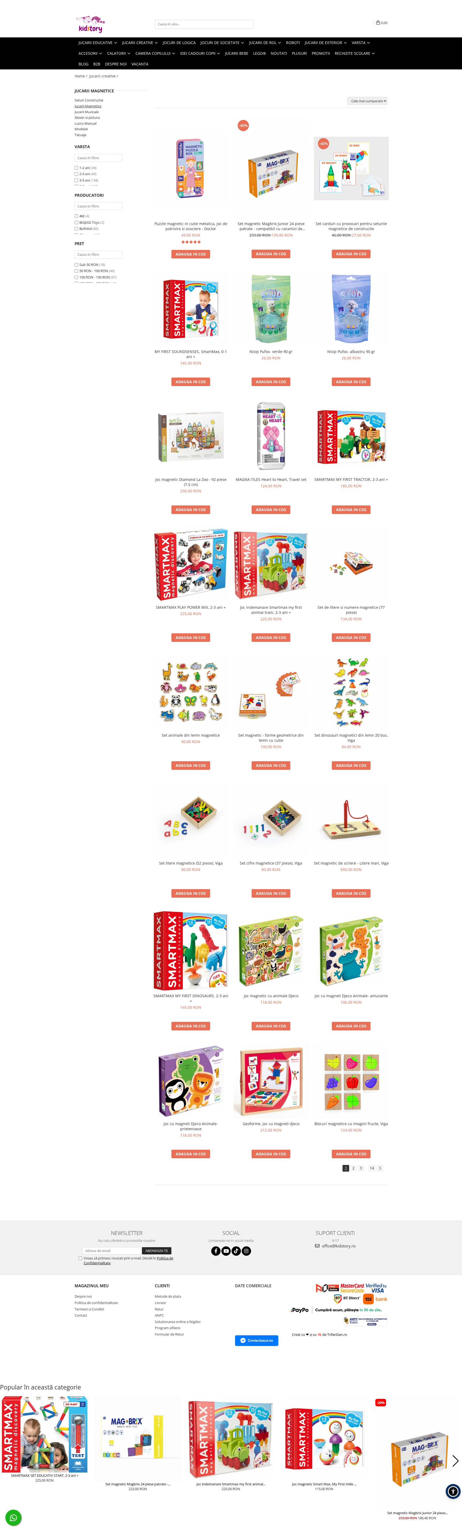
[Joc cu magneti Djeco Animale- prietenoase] (190, 1081)
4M (81, 216)
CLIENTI (162, 1285)
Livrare (160, 1302)
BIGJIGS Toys (89, 222)
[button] (6, 1461)
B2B (96, 63)
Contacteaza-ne (260, 1340)
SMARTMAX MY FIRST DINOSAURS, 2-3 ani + (190, 998)
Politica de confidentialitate (96, 1302)
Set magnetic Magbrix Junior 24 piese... (417, 1512)
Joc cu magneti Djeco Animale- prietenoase (191, 1126)
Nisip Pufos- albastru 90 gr (351, 351)
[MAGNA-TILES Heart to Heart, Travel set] (271, 436)
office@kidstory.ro (338, 1246)
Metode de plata (168, 1296)
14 (372, 1168)
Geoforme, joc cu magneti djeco (271, 1123)
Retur (159, 1309)
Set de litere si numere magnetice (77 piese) (351, 610)
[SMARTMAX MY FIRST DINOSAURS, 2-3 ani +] (190, 951)
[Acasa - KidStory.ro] (101, 24)
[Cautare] (249, 24)
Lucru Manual (86, 123)
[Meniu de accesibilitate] (453, 1491)
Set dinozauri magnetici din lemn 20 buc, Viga (351, 738)
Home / (81, 75)
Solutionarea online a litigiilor (178, 1321)
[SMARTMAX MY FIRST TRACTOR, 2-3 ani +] (351, 437)
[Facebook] (216, 1251)
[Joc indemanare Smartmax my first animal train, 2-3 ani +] (271, 564)
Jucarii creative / (104, 75)
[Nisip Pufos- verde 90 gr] (271, 309)
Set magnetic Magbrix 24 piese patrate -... (137, 1484)
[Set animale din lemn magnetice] (190, 692)
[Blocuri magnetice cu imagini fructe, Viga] (351, 1081)
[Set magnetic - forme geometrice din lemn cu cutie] (271, 692)
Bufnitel (85, 228)
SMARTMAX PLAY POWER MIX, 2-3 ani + (191, 607)
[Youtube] (226, 1251)
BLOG (83, 63)
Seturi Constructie (89, 100)
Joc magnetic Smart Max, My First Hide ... (324, 1484)
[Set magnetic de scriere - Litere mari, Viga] (351, 820)
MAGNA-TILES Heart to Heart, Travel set (271, 479)
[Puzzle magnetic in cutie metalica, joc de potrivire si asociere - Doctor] (190, 168)
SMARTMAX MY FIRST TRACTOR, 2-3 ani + (351, 479)
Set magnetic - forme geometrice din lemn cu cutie (271, 738)
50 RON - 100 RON (93, 270)
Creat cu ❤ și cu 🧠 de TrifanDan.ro (320, 1334)
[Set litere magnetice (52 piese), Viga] (190, 820)
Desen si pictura (87, 117)
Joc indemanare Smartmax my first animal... (231, 1484)
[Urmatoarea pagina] (379, 1168)
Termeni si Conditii (89, 1309)
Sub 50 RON (88, 264)
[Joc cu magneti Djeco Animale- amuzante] (351, 950)
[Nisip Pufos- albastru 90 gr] (351, 309)
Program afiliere (167, 1327)
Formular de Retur (169, 1334)
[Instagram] (246, 1251)
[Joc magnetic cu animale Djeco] (271, 950)
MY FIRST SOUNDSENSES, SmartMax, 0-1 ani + (191, 354)
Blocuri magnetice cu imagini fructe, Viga (351, 1123)
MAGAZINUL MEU (92, 1285)
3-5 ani (84, 180)
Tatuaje (80, 134)
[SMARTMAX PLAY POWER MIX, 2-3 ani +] (190, 564)
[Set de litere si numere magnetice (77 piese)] (351, 564)
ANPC (159, 1315)
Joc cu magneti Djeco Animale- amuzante (351, 995)
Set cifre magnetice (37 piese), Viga (271, 863)
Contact (81, 1315)
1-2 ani (84, 167)
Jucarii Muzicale (87, 111)
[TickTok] (236, 1251)
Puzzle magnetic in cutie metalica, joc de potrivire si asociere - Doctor (191, 226)
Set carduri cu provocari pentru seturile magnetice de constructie (351, 226)
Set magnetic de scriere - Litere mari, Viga (351, 863)
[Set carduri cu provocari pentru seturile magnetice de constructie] (351, 168)
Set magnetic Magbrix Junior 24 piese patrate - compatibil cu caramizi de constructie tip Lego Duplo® (271, 226)
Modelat (81, 129)
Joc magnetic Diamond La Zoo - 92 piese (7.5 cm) (190, 482)
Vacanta (140, 63)
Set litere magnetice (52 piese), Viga (191, 863)
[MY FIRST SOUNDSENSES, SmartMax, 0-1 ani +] (190, 309)
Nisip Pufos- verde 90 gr (270, 351)
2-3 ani (84, 173)
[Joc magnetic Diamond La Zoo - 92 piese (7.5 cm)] (190, 436)
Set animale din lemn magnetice (191, 735)
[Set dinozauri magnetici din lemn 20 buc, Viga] (351, 692)
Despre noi (116, 63)
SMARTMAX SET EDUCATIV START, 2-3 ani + (44, 1475)
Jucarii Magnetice (88, 106)
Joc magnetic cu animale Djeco (271, 995)
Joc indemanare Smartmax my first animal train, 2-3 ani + (271, 610)
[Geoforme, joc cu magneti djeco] (271, 1081)
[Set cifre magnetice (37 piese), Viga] (271, 820)
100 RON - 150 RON (94, 277)
